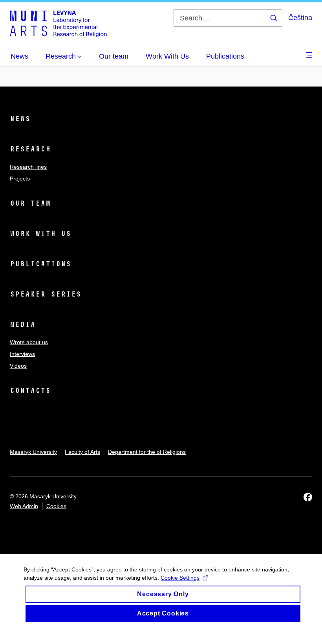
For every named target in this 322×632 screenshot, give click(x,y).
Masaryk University (33, 452)
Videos (18, 366)
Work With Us (40, 233)
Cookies (56, 506)
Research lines (28, 167)
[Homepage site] (58, 23)
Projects (20, 178)
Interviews (22, 354)
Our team (30, 203)
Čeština (300, 18)
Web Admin (24, 506)
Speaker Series (45, 294)
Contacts (30, 390)
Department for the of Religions (147, 452)
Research (30, 149)
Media (22, 324)
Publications (40, 264)
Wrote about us (29, 342)
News (20, 118)
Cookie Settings (180, 578)
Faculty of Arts (82, 452)
